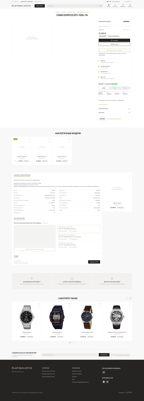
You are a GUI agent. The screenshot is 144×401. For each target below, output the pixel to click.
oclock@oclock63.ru (111, 368)
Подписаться (104, 354)
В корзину (115, 40)
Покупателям (127, 1)
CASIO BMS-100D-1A (26, 332)
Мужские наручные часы (48, 374)
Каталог (41, 6)
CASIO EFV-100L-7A (117, 203)
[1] (100, 6)
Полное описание (103, 104)
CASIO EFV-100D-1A (42, 156)
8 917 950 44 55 (116, 1)
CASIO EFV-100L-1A (62, 156)
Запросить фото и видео (115, 50)
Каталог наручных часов (48, 371)
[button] (127, 133)
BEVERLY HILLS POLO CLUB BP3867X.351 (117, 332)
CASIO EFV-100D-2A (21, 156)
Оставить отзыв (94, 262)
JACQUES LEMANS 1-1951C (87, 332)
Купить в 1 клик (114, 44)
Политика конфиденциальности (80, 382)
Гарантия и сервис (77, 374)
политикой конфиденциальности (122, 355)
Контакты (74, 376)
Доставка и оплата (77, 371)
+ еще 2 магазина (38, 1)
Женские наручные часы (48, 376)
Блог (73, 379)
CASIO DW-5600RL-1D (57, 332)
